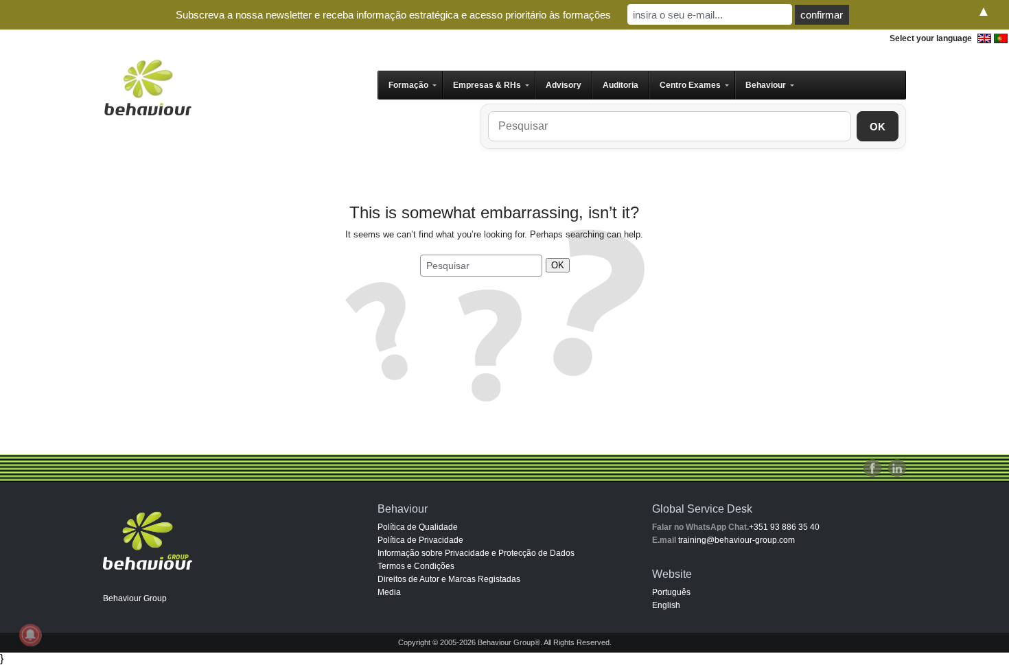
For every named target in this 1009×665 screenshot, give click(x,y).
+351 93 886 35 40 (784, 527)
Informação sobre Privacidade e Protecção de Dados (476, 553)
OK (877, 126)
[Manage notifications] (30, 635)
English (666, 605)
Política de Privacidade (420, 540)
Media (389, 592)
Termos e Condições (416, 566)
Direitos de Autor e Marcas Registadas (449, 579)
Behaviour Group (135, 598)
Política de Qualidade (418, 527)
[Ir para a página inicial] (147, 87)
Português (671, 592)
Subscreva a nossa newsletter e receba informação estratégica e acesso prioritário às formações (393, 15)
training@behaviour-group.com (736, 540)
